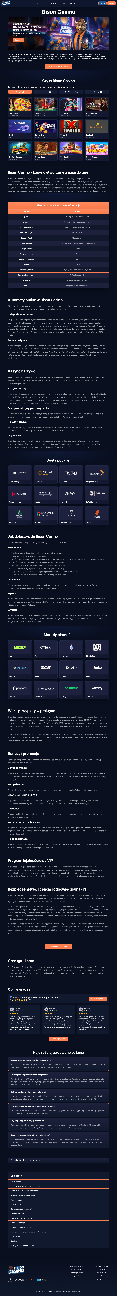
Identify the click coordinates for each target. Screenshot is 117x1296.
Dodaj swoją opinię (97, 999)
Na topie (18, 92)
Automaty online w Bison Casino (23, 1195)
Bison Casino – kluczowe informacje (24, 1191)
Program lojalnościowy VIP (21, 1227)
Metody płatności (17, 1214)
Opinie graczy (16, 1241)
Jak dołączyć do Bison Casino (22, 1209)
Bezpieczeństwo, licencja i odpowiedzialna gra (28, 1232)
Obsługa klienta (16, 1236)
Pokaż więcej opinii (58, 1039)
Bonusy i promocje (18, 1223)
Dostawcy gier (16, 1204)
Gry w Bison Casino (18, 1182)
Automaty (95, 92)
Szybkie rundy (70, 92)
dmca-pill (99, 1279)
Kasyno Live (44, 92)
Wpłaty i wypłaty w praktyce (21, 1218)
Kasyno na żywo (17, 1200)
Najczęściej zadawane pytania (22, 1246)
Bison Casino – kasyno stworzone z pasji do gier (29, 1186)
